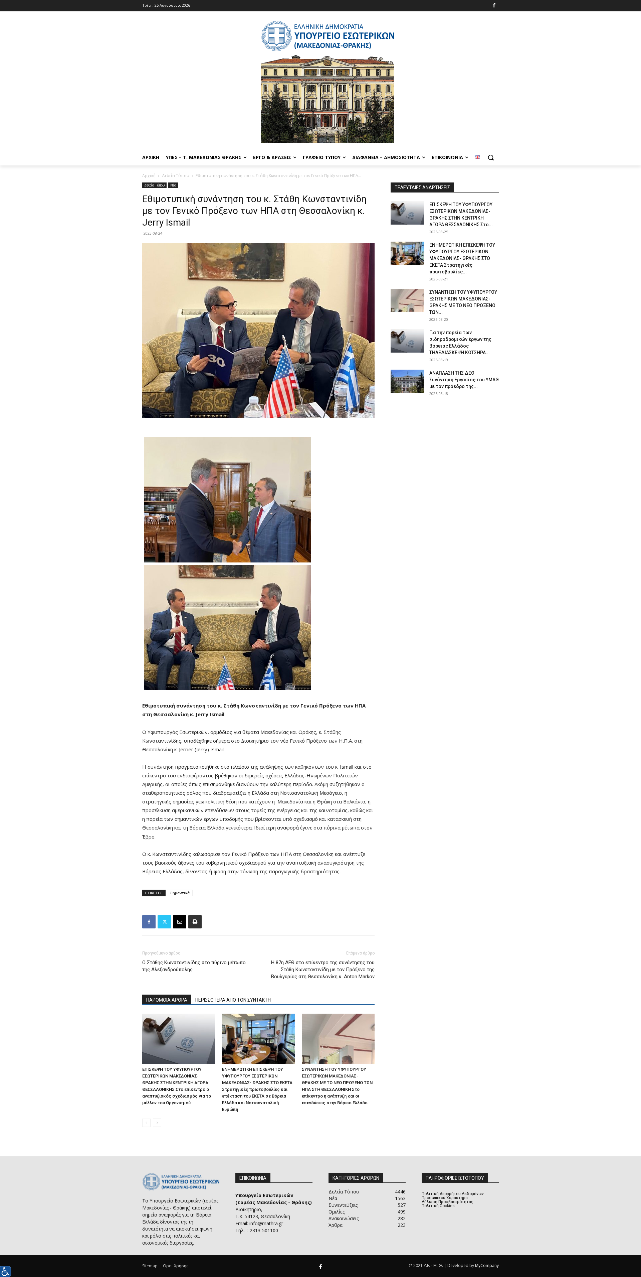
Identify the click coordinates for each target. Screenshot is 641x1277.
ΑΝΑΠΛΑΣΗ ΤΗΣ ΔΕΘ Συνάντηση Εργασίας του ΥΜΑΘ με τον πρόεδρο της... (464, 379)
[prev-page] (146, 1123)
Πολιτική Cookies (438, 1205)
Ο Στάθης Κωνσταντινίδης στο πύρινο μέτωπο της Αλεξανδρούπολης (194, 966)
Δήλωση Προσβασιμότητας (447, 1201)
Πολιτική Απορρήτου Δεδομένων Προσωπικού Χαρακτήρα (453, 1195)
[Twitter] (164, 921)
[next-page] (157, 1123)
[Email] (179, 921)
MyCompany (487, 1265)
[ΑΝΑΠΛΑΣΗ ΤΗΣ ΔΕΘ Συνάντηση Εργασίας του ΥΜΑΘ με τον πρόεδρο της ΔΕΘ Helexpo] (407, 381)
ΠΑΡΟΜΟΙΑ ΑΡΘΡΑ (166, 1000)
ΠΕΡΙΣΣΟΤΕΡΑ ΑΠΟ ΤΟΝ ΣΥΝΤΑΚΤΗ (233, 1000)
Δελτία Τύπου (175, 175)
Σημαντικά (180, 892)
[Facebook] (494, 6)
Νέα (173, 185)
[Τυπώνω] (195, 921)
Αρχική (149, 175)
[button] (491, 157)
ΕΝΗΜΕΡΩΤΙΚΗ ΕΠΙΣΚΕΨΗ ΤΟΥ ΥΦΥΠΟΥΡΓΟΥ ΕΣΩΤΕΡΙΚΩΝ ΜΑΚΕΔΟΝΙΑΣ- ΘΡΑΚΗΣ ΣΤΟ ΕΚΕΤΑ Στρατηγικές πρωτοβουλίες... (462, 258)
